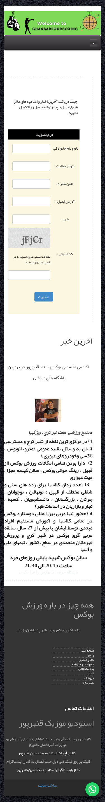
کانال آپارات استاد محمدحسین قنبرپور (47, 753)
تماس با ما (88, 683)
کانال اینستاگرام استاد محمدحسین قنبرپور (48, 770)
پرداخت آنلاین (86, 669)
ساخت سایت (47, 785)
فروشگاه (89, 678)
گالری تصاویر (86, 660)
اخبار (91, 673)
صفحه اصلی (87, 651)
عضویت (44, 297)
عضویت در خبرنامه (83, 664)
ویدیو (90, 655)
